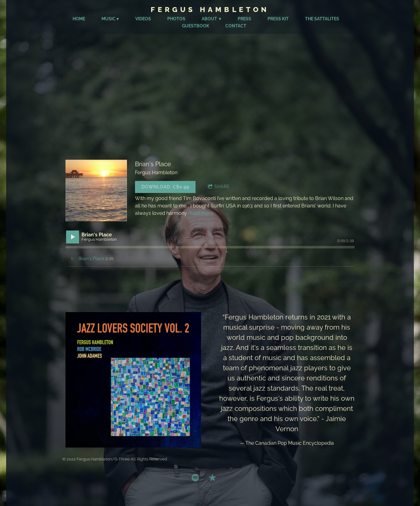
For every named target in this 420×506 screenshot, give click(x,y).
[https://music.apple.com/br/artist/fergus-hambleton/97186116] (212, 478)
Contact (235, 25)
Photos (176, 18)
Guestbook (195, 25)
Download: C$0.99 (165, 186)
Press (244, 18)
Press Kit (278, 18)
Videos (143, 18)
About (210, 18)
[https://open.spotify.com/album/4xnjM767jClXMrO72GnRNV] (195, 478)
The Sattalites (322, 18)
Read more (200, 213)
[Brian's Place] (96, 190)
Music (108, 18)
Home (79, 18)
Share (222, 186)
